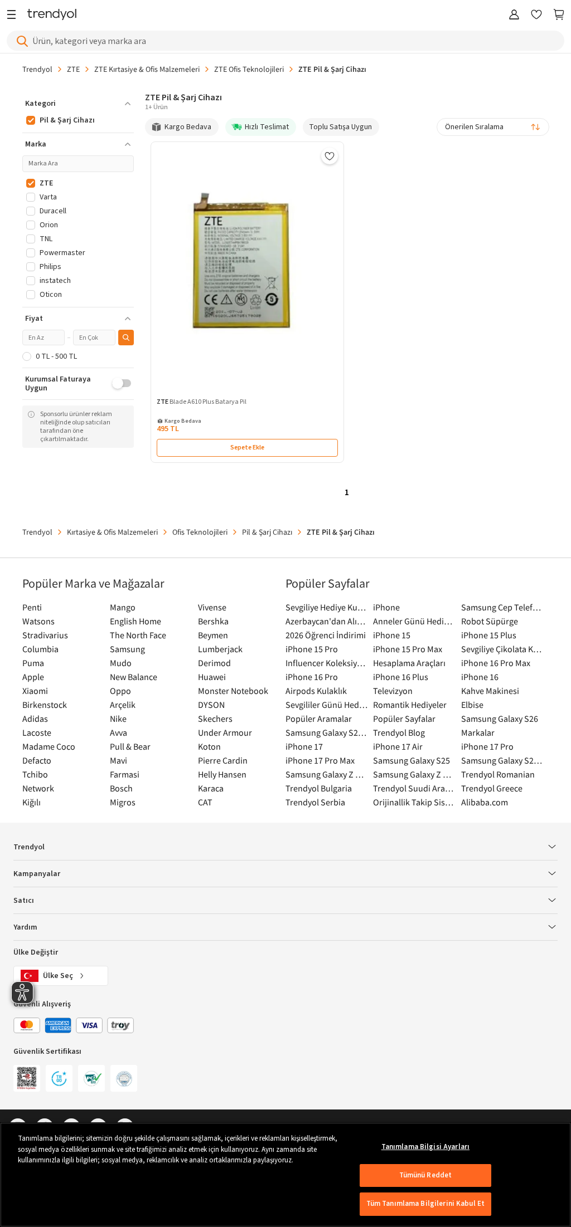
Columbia (40, 648)
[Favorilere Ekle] (329, 156)
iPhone (386, 607)
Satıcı (23, 900)
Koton (209, 746)
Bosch (121, 788)
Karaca (211, 788)
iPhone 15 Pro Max (407, 648)
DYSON (211, 704)
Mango (123, 607)
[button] (78, 103)
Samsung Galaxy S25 (411, 760)
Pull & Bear (130, 746)
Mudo (121, 662)
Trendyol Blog (399, 732)
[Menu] (14, 15)
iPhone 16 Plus (400, 676)
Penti (32, 607)
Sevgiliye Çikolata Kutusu (502, 648)
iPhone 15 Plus (488, 635)
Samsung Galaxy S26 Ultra (326, 732)
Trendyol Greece (491, 788)
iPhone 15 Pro (312, 648)
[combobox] (493, 127)
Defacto (36, 760)
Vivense (212, 607)
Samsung (127, 648)
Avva (118, 732)
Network (38, 788)
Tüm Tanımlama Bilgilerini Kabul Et (425, 1204)
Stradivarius (45, 635)
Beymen (213, 635)
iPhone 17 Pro (487, 746)
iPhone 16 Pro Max (495, 662)
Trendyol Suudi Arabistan (414, 788)
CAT (205, 802)
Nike (118, 718)
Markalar (478, 732)
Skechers (215, 718)
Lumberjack (220, 648)
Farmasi (124, 774)
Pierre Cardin (223, 760)
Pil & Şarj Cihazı (267, 531)
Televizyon (393, 690)
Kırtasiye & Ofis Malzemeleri (112, 531)
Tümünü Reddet (425, 1175)
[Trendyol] (51, 15)
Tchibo (35, 774)
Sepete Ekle (247, 447)
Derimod (214, 662)
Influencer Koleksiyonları (326, 662)
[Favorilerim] (536, 15)
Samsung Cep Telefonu (502, 607)
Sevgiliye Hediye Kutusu (326, 607)
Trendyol (37, 69)
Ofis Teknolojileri (200, 531)
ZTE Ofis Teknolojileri (249, 69)
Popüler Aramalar (319, 718)
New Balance (133, 676)
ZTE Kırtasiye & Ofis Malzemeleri (147, 69)
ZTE (73, 69)
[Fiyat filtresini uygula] (126, 337)
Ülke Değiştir (35, 952)
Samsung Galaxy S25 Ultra (502, 760)
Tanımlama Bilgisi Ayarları (425, 1147)
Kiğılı (31, 802)
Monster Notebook (233, 690)
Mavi (118, 760)
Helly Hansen (222, 774)
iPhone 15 (391, 635)
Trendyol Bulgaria (319, 788)
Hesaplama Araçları (409, 662)
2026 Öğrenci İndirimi (326, 635)
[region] (285, 1174)
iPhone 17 (304, 746)
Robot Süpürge (489, 621)
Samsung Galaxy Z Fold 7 (414, 774)
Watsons (38, 621)
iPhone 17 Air (398, 746)
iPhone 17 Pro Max (320, 760)
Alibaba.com (484, 802)
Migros (123, 802)
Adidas (35, 718)
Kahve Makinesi (490, 690)
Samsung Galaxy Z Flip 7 (326, 774)
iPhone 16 (480, 676)
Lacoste (36, 732)
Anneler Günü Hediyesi (414, 621)
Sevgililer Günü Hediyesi (326, 704)
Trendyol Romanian (498, 774)
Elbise (472, 704)
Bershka (213, 621)
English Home (135, 621)
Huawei (212, 676)
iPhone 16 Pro (312, 676)
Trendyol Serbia (315, 802)
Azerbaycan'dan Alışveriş (326, 621)
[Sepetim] (558, 15)
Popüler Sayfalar (404, 718)
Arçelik (123, 704)
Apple (33, 676)
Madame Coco (48, 746)
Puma (33, 662)
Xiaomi (35, 690)
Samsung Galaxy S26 (499, 718)
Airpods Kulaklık (316, 690)
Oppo (120, 690)
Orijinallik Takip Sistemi (414, 802)
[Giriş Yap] (514, 15)
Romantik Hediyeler (410, 704)
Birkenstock (44, 704)
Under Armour (225, 732)
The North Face (138, 635)
